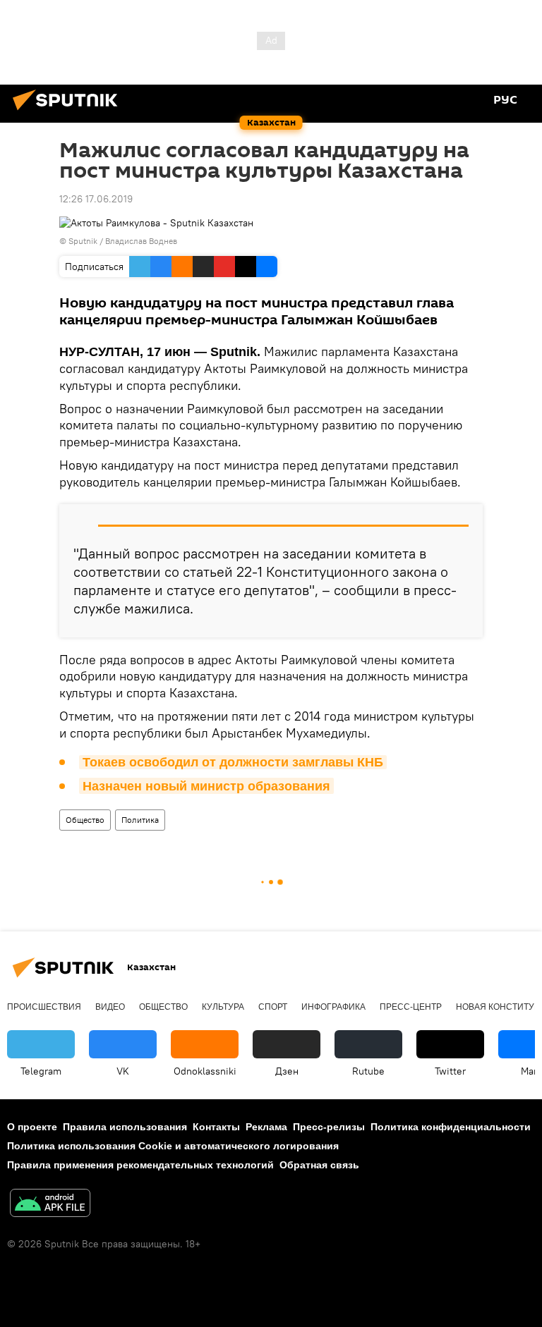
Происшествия (44, 1007)
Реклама (266, 1126)
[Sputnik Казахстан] (69, 112)
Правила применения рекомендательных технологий (140, 1164)
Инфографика (333, 1007)
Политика (140, 819)
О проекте (32, 1126)
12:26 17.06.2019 (96, 198)
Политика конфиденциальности (451, 1126)
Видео (110, 1007)
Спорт (272, 1007)
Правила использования (125, 1126)
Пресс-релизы (329, 1126)
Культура (223, 1007)
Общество (85, 819)
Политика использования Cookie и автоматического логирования (173, 1145)
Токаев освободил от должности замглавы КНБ (233, 762)
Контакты (216, 1126)
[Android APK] (50, 1205)
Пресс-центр (411, 1007)
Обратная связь (319, 1164)
